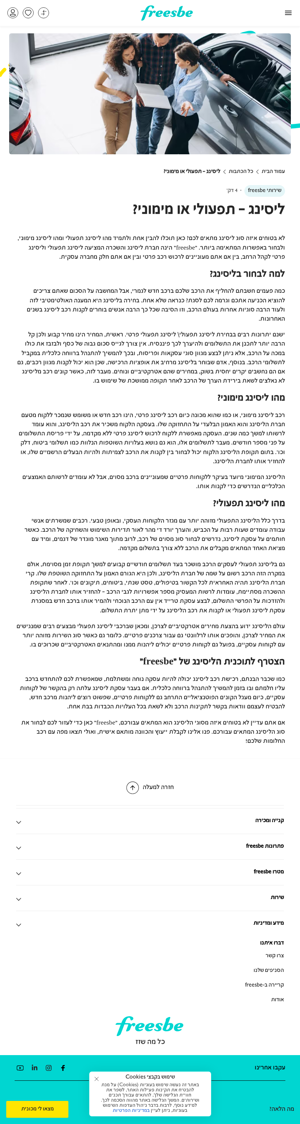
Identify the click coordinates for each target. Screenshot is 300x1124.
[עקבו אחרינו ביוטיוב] (20, 1067)
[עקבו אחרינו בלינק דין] (34, 1067)
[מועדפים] (28, 12)
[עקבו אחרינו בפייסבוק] (62, 1067)
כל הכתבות (241, 172)
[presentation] (37, 1109)
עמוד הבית (273, 172)
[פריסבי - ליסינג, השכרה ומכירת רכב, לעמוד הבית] (166, 18)
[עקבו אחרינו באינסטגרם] (48, 1067)
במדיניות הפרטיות (131, 1110)
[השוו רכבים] (43, 12)
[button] (12, 12)
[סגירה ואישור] (96, 1079)
